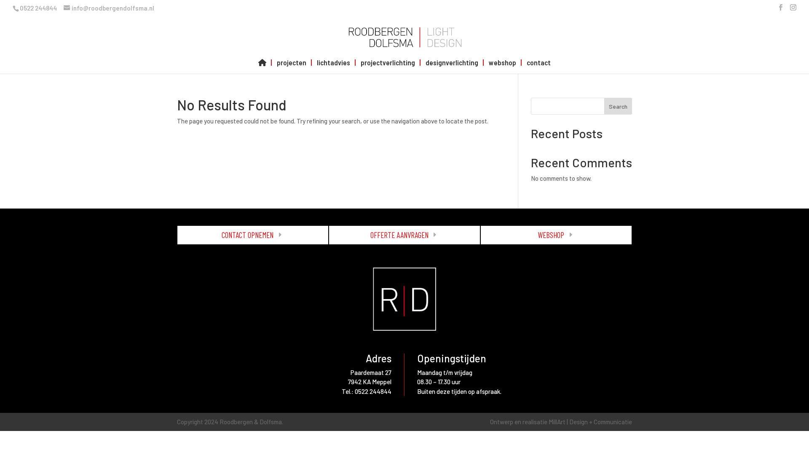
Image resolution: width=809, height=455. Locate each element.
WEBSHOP (551, 235)
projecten (291, 63)
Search (618, 106)
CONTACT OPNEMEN (247, 235)
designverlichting (452, 63)
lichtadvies (333, 63)
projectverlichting (388, 63)
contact (539, 63)
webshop (502, 63)
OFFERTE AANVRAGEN (399, 235)
